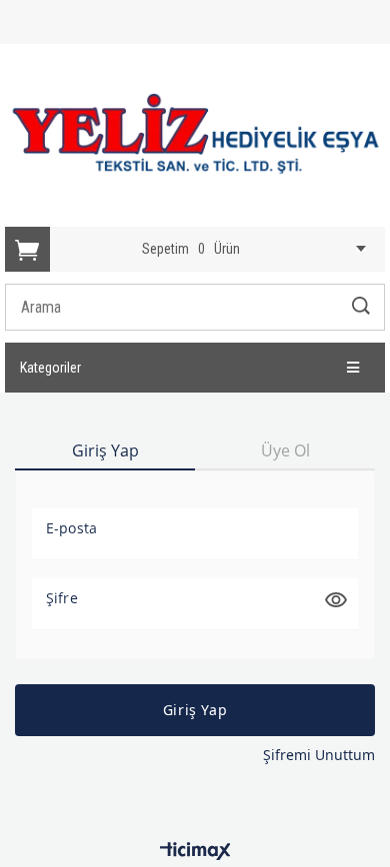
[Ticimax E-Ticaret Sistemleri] (195, 852)
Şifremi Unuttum (319, 754)
